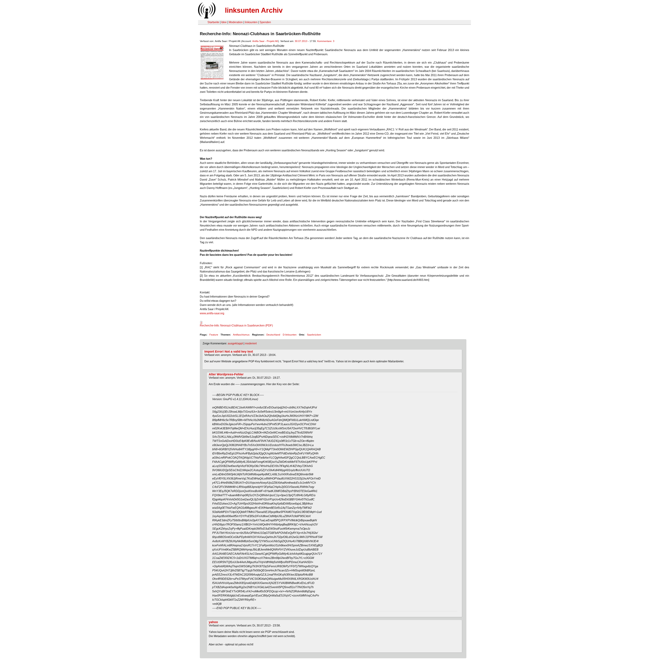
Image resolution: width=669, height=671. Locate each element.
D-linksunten (290, 334)
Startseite (213, 22)
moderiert (251, 343)
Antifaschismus (241, 334)
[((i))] (206, 17)
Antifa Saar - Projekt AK (265, 41)
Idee (224, 22)
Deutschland (273, 334)
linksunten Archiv (254, 10)
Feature (213, 334)
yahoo (213, 622)
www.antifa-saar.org (212, 313)
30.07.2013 (301, 41)
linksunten (251, 22)
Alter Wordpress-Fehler (226, 374)
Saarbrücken (314, 334)
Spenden (265, 22)
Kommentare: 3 (325, 41)
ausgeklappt (235, 343)
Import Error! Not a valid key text (228, 351)
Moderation (236, 22)
